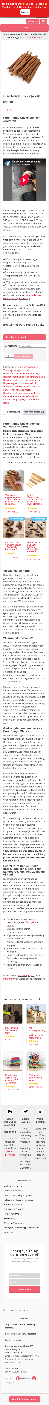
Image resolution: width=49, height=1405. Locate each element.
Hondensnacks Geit (35, 376)
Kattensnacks (10, 396)
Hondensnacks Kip (28, 383)
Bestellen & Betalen (13, 1190)
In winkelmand (23, 356)
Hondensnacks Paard (19, 389)
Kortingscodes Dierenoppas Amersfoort (21, 1227)
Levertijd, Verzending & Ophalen (18, 1195)
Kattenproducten (31, 393)
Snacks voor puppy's (13, 399)
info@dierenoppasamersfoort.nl (25, 1356)
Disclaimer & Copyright (14, 1209)
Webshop (33, 21)
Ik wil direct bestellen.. (24, 1399)
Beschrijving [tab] (14, 411)
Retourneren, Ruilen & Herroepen (18, 1200)
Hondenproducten (12, 373)
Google (10, 925)
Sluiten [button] (25, 11)
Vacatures (8, 1232)
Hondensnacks (30, 373)
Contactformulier (13, 1340)
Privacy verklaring (11, 1213)
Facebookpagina (26, 975)
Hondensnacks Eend (13, 376)
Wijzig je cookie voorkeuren (15, 1310)
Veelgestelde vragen (13, 1186)
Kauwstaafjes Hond (28, 396)
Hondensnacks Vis (12, 393)
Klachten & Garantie (13, 1204)
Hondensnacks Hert (13, 379)
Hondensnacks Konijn (14, 386)
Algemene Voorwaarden (14, 1223)
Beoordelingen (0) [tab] (34, 411)
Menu (26, 28)
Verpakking (11, 345)
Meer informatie (34, 37)
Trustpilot (31, 922)
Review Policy (10, 1218)
